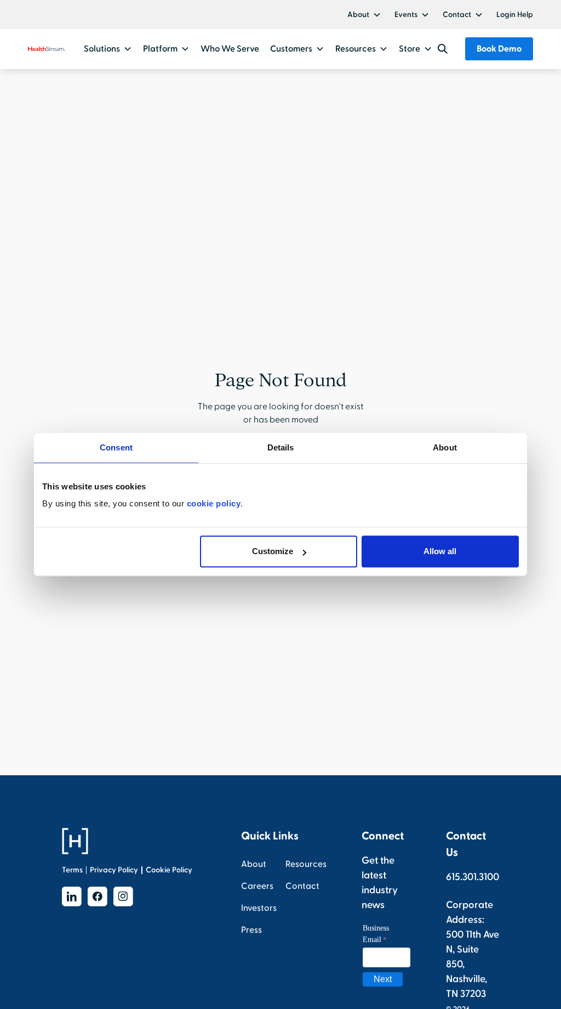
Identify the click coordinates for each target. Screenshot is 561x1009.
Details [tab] (280, 447)
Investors (259, 908)
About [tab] (445, 447)
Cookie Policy (169, 870)
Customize (272, 551)
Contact (457, 14)
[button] (364, 14)
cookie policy (214, 503)
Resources (306, 864)
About (358, 14)
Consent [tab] (116, 447)
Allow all (439, 551)
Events (405, 14)
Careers (257, 886)
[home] (46, 49)
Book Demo (499, 48)
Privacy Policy (114, 870)
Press (251, 930)
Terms (72, 870)
